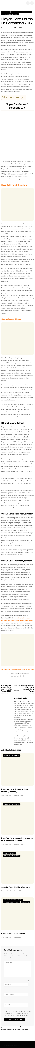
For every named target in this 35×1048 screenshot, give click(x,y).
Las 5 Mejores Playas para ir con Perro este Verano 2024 (6, 689)
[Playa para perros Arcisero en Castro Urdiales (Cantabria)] (17, 769)
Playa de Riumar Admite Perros (13, 933)
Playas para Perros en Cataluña (21, 12)
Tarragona (25, 902)
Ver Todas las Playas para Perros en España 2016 (17, 669)
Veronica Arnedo (6, 28)
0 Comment (27, 28)
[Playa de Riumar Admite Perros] (17, 913)
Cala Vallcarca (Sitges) (11, 319)
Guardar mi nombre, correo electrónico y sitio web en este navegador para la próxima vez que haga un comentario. (18, 1013)
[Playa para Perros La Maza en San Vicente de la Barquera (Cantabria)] (17, 818)
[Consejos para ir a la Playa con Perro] (17, 867)
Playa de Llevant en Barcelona (14, 185)
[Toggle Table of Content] (22, 97)
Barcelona (6, 12)
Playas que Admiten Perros (10, 14)
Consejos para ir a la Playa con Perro (15, 887)
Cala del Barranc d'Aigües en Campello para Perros (27, 689)
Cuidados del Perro (9, 853)
